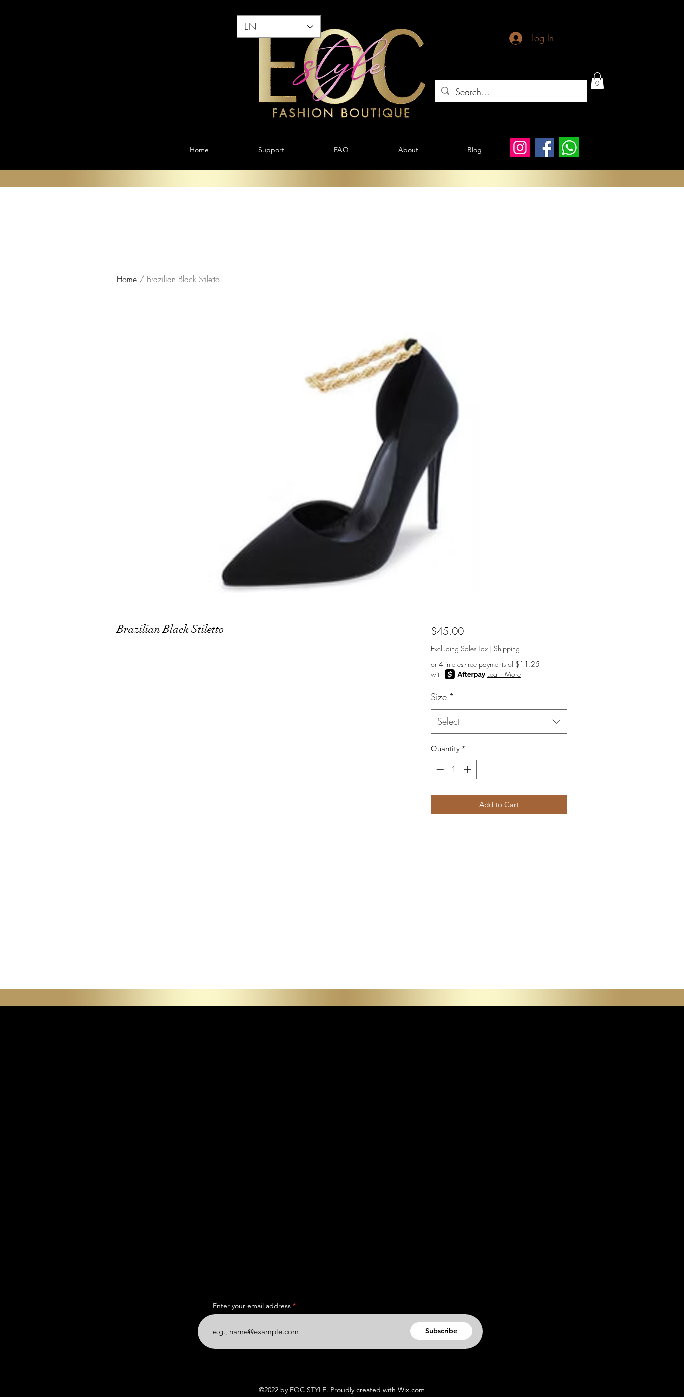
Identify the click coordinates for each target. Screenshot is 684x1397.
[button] (597, 80)
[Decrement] (439, 769)
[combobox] (499, 721)
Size (442, 697)
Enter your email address (252, 1305)
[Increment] (468, 769)
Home (127, 279)
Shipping (507, 648)
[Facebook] (544, 147)
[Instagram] (520, 147)
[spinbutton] (453, 769)
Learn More (504, 674)
